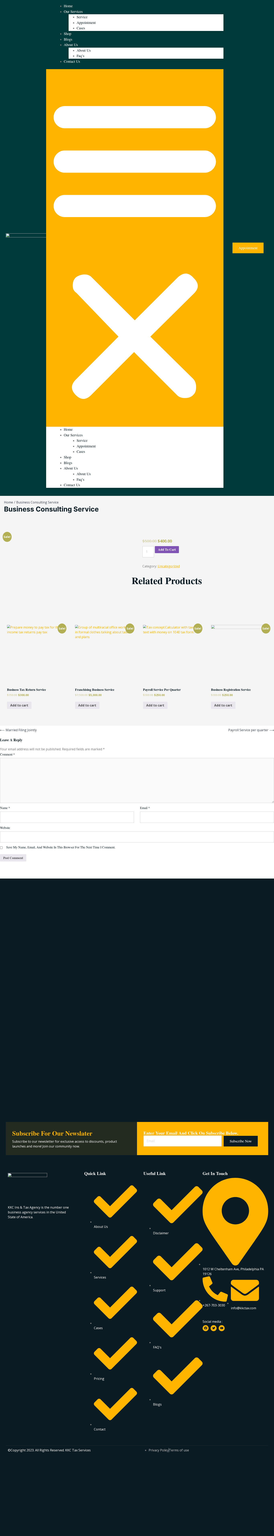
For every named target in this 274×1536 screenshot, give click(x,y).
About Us (71, 44)
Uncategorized (169, 566)
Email (145, 808)
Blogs (68, 39)
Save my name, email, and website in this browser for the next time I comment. (60, 847)
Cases (81, 28)
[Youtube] (222, 1328)
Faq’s (80, 55)
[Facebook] (206, 1328)
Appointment (86, 22)
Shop (67, 33)
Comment (7, 754)
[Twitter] (214, 1328)
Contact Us (72, 61)
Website (5, 828)
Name (5, 808)
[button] (134, 248)
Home (68, 5)
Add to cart (167, 549)
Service (82, 16)
